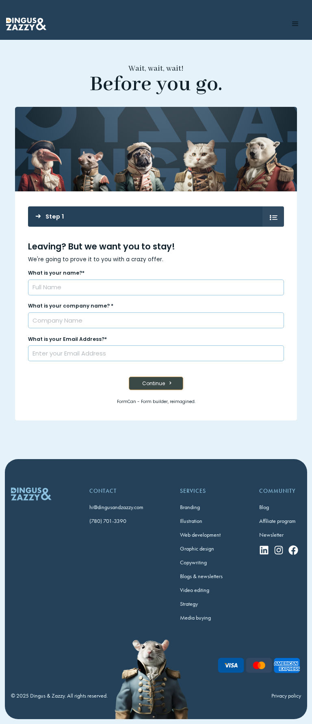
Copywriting (193, 562)
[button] (296, 24)
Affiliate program (277, 521)
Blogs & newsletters (201, 576)
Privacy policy (286, 695)
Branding (190, 507)
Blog (264, 507)
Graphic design (197, 548)
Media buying (195, 617)
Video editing (194, 590)
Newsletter (271, 534)
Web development (200, 534)
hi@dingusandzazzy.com (116, 507)
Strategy (189, 603)
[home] (26, 23)
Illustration (191, 521)
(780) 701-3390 (107, 521)
